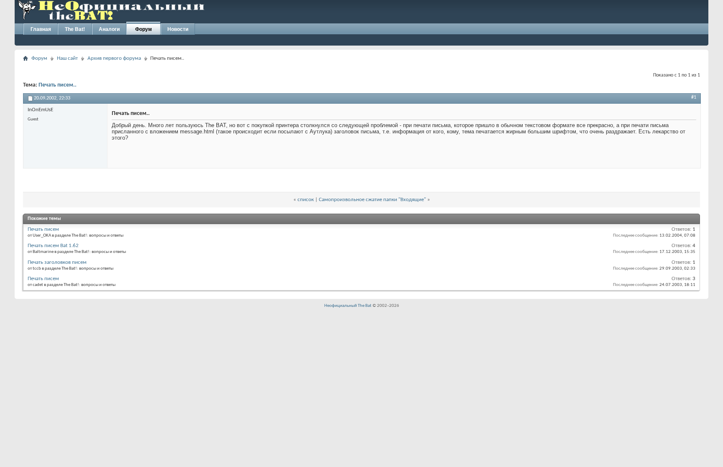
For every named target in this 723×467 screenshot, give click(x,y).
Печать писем (43, 229)
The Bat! (75, 29)
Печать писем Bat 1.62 (53, 245)
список (305, 199)
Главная (41, 29)
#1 (693, 97)
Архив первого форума (114, 58)
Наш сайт (67, 58)
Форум (143, 29)
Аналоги (109, 29)
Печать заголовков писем (57, 262)
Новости (177, 29)
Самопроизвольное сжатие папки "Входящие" (372, 199)
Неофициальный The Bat (348, 306)
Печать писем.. (57, 85)
